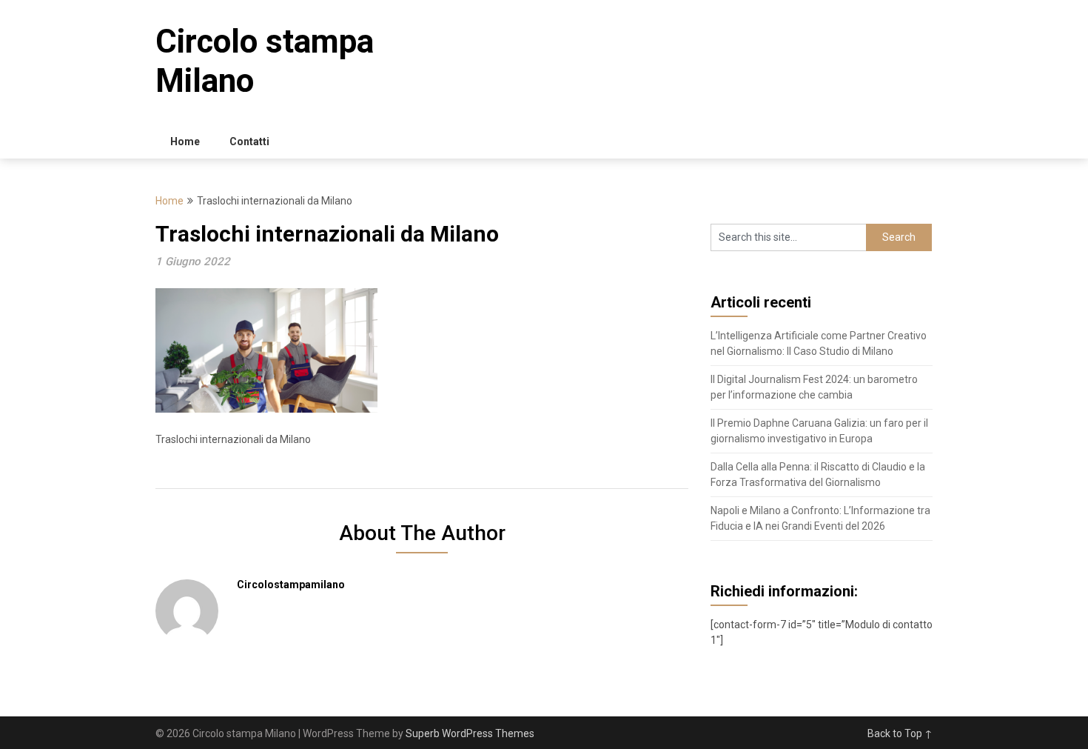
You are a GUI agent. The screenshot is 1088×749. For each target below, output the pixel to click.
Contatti (249, 141)
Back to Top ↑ (900, 733)
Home (185, 141)
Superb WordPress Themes (470, 733)
